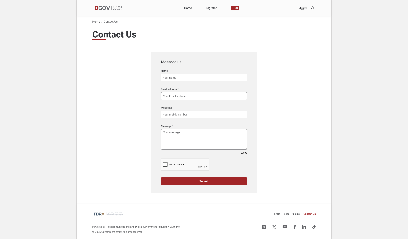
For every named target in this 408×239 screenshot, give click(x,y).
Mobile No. (167, 107)
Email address (169, 89)
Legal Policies (292, 213)
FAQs (277, 213)
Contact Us (111, 21)
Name (164, 70)
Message (166, 126)
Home (188, 8)
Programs (211, 8)
